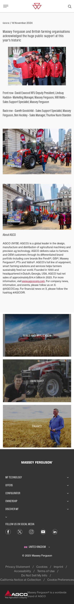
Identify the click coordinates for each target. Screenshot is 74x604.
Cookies (41, 567)
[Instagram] (31, 531)
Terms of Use (46, 571)
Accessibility (22, 571)
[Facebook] (8, 531)
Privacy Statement (17, 567)
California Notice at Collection (20, 579)
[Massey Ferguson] (37, 6)
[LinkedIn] (54, 531)
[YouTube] (43, 531)
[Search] (69, 6)
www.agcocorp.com (33, 281)
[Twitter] (19, 531)
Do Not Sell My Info (34, 575)
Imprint (58, 567)
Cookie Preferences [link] (60, 579)
